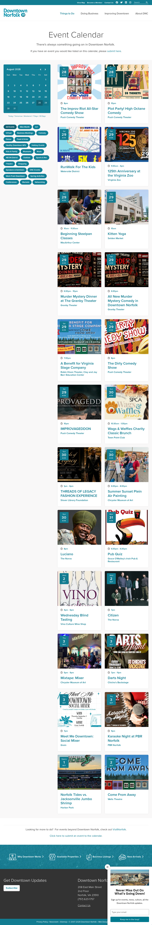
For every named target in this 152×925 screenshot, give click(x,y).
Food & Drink (22, 139)
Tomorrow (18, 116)
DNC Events (35, 169)
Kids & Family (11, 151)
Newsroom (53, 921)
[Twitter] (121, 2)
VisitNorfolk (119, 829)
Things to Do (67, 13)
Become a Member (94, 2)
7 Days (35, 116)
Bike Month (25, 126)
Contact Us (108, 2)
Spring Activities (37, 176)
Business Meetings (25, 133)
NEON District (12, 157)
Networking (40, 182)
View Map (81, 2)
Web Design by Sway (106, 921)
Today (10, 116)
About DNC (141, 13)
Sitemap (63, 921)
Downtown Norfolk (89, 921)
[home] (15, 13)
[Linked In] (126, 2)
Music (39, 151)
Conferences (11, 182)
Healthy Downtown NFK (16, 145)
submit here (114, 51)
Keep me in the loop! (129, 919)
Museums (27, 151)
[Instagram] (130, 2)
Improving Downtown (117, 13)
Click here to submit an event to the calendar (76, 836)
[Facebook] (117, 2)
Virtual (9, 133)
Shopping (22, 163)
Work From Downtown (15, 176)
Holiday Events (38, 145)
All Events (10, 126)
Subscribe (12, 888)
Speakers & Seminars (15, 169)
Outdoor (26, 157)
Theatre (9, 163)
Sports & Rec (41, 157)
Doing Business (89, 13)
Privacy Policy (42, 921)
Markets (25, 182)
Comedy (42, 133)
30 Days (42, 116)
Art (36, 126)
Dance (8, 139)
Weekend (27, 116)
